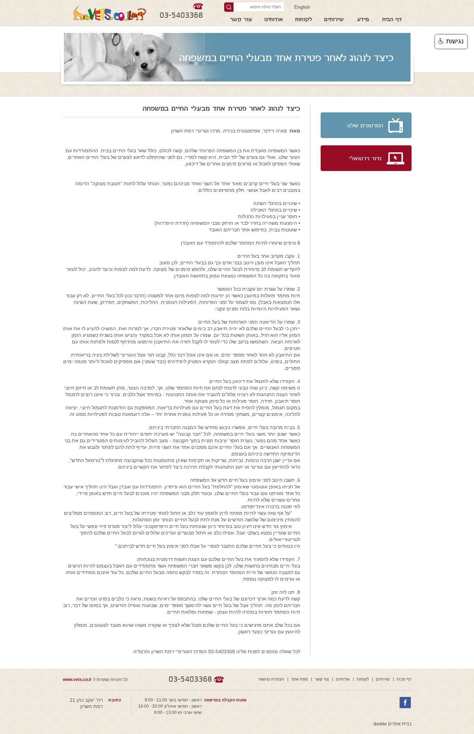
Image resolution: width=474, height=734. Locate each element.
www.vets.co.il (77, 679)
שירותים (334, 20)
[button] (451, 42)
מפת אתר (299, 679)
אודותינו (273, 20)
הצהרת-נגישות (271, 679)
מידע (363, 20)
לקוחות (303, 20)
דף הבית (392, 20)
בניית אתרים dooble (392, 723)
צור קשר (241, 20)
